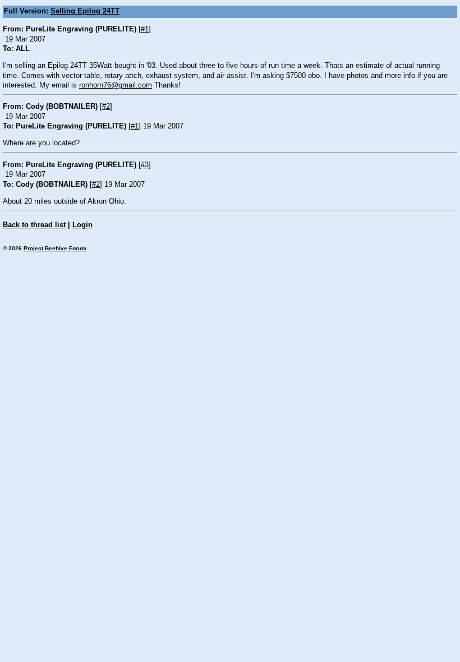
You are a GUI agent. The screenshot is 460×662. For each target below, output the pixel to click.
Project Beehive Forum (55, 248)
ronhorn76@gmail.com (115, 85)
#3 (145, 165)
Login (82, 225)
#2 (106, 107)
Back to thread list (34, 225)
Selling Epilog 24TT (84, 11)
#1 (145, 29)
